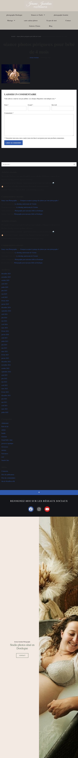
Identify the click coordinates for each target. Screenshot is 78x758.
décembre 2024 (6, 307)
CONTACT (22, 655)
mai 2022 (4, 382)
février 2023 (5, 355)
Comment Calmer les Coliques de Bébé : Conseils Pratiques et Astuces (22, 190)
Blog (50, 26)
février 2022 (5, 392)
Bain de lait (4, 426)
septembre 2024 (6, 311)
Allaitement (4, 423)
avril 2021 (4, 405)
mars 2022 (4, 389)
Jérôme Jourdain (34, 57)
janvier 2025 (5, 304)
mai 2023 (4, 348)
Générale (4, 437)
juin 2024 (4, 318)
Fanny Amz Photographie (9, 200)
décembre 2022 (6, 362)
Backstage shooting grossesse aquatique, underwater (17, 179)
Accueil (13, 36)
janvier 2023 (5, 358)
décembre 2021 (6, 395)
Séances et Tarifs (37, 15)
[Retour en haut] (39, 492)
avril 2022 (4, 385)
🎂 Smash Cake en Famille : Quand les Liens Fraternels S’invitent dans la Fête (25, 186)
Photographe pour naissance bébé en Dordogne (29, 211)
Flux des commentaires (8, 478)
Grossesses (4, 447)
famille (3, 433)
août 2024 (4, 314)
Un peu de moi (51, 20)
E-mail (30, 105)
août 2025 (4, 284)
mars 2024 (4, 328)
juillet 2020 (4, 412)
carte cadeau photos (31, 20)
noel (2, 457)
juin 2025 (4, 290)
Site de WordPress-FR (8, 481)
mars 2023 (4, 351)
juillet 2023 (4, 341)
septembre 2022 (6, 372)
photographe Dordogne (14, 15)
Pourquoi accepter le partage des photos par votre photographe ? (39, 200)
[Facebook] (31, 509)
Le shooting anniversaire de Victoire (25, 204)
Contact (68, 20)
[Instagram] (39, 509)
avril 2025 (4, 297)
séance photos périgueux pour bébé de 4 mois (29, 36)
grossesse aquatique (7, 443)
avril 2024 (4, 324)
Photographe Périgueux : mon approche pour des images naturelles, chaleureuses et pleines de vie (30, 176)
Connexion (4, 471)
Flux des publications (7, 474)
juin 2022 (4, 378)
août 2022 (4, 375)
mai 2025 (4, 294)
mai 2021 (4, 402)
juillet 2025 (4, 287)
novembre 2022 (6, 365)
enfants (3, 430)
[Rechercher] (74, 164)
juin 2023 (4, 345)
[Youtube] (47, 509)
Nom (6, 105)
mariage (3, 450)
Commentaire (9, 113)
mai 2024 (4, 321)
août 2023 (4, 338)
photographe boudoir (61, 15)
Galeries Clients (34, 26)
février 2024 (5, 331)
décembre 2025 (6, 274)
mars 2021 (4, 409)
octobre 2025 (5, 280)
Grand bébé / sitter (6, 440)
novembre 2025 (6, 277)
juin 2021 (4, 399)
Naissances (4, 453)
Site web (54, 105)
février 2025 (5, 301)
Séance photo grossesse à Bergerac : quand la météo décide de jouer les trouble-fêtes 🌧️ (27, 183)
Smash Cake (5, 460)
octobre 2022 (5, 368)
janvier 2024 (5, 334)
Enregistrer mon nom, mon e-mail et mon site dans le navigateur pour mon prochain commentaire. (35, 138)
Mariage (10, 20)
